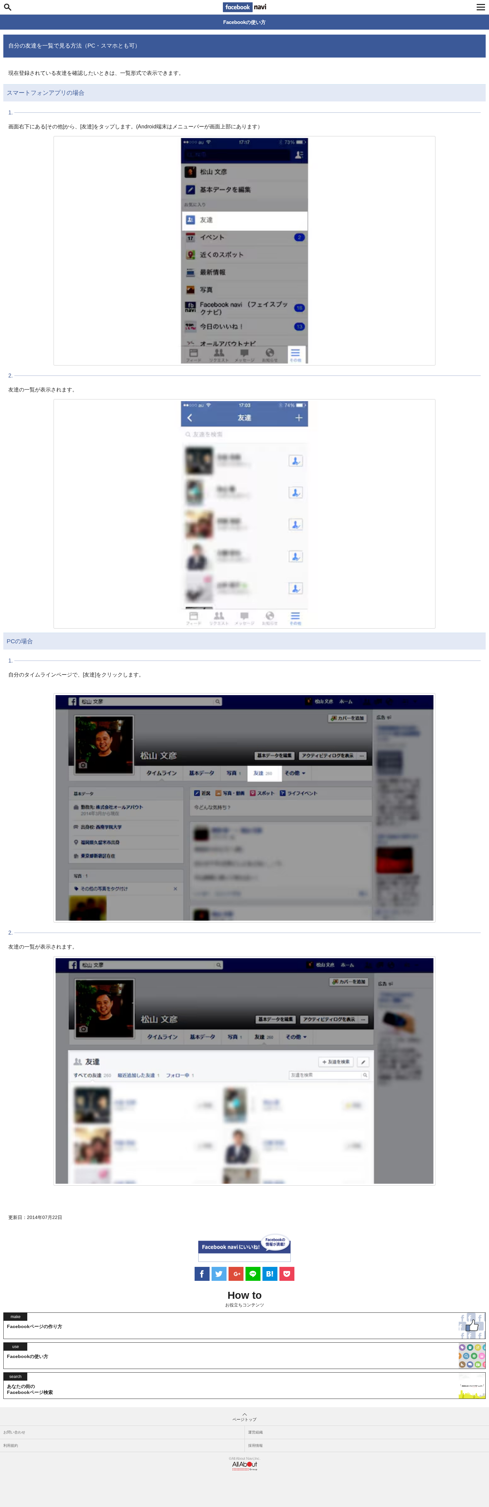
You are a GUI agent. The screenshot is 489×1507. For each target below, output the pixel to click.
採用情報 (255, 1445)
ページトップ (244, 1419)
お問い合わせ (14, 1432)
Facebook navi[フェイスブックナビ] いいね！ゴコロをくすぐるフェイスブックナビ (244, 7)
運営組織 (255, 1432)
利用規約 (10, 1445)
